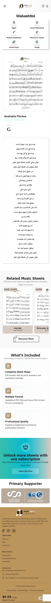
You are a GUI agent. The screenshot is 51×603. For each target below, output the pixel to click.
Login (47, 6)
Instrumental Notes (9, 558)
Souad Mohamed (37, 28)
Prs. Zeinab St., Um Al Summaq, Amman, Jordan (22, 578)
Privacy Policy (11, 590)
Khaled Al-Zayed (37, 37)
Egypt (14, 28)
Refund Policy (23, 590)
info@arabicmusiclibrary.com (15, 570)
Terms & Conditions (37, 590)
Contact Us (6, 545)
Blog (3, 542)
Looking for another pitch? (14, 120)
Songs (37, 47)
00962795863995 (12, 574)
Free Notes (6, 561)
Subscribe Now (25, 471)
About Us (5, 539)
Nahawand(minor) (14, 37)
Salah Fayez (14, 47)
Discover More (26, 338)
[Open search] (43, 6)
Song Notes (6, 555)
